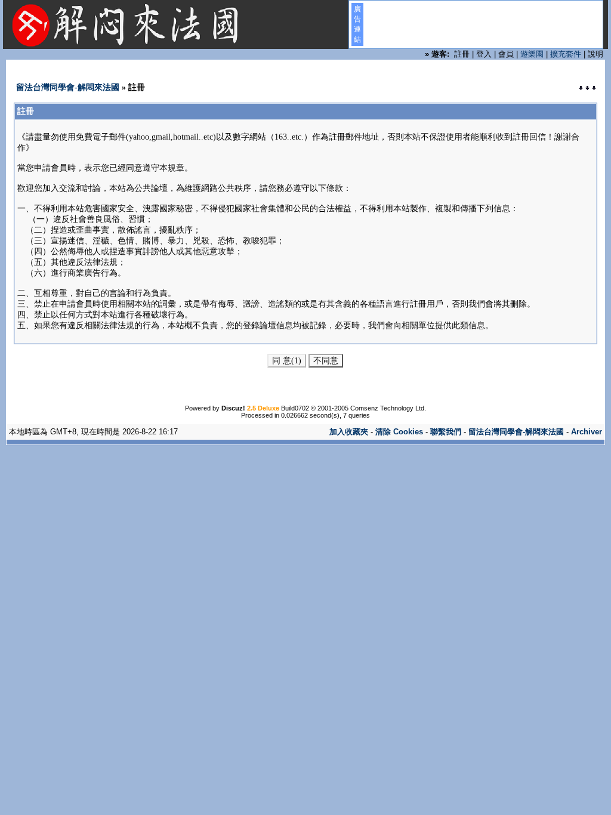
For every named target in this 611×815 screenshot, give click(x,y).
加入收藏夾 (348, 431)
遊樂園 (532, 54)
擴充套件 (565, 54)
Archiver (586, 431)
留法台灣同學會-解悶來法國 (67, 87)
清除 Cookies (399, 431)
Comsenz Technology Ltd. (388, 408)
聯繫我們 (445, 431)
